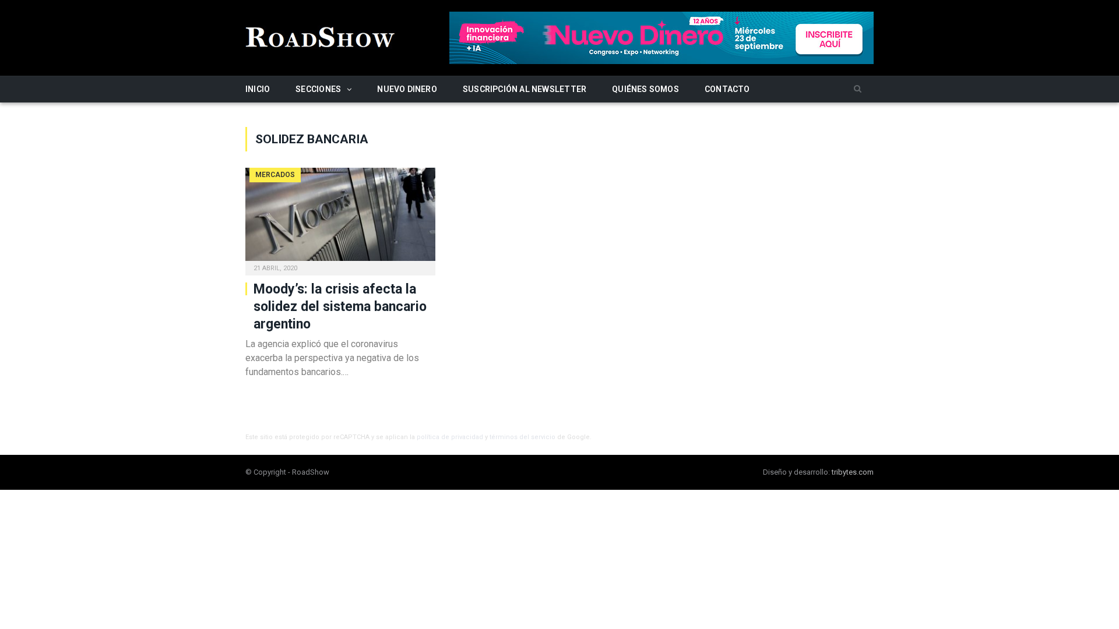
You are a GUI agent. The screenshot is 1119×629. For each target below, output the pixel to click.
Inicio (257, 89)
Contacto (727, 89)
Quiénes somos (645, 89)
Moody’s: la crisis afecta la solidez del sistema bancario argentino (340, 306)
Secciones (318, 89)
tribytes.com (853, 472)
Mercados (275, 175)
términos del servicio (522, 437)
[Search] (858, 89)
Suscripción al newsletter (524, 89)
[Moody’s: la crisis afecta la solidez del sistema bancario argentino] (340, 218)
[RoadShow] (320, 35)
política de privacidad (450, 437)
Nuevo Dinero (407, 89)
